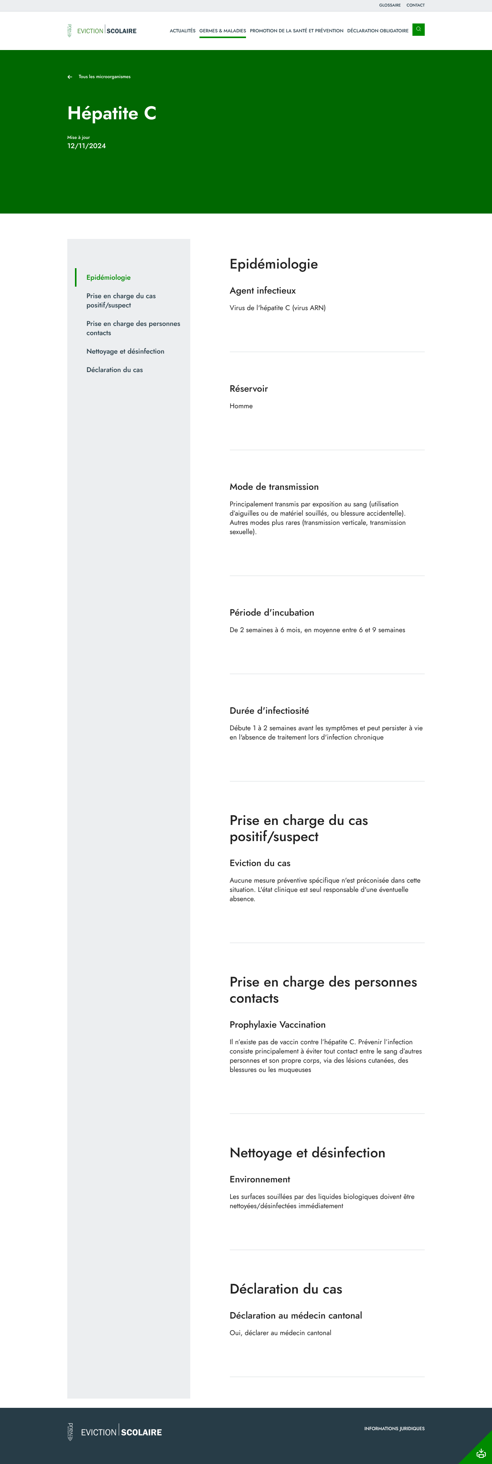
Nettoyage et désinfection (125, 351)
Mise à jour (78, 137)
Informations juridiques (394, 1428)
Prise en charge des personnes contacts (133, 328)
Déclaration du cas (114, 370)
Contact (416, 5)
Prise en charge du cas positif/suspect (121, 300)
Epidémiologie (108, 277)
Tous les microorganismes (105, 76)
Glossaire (390, 5)
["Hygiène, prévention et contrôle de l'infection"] (101, 31)
